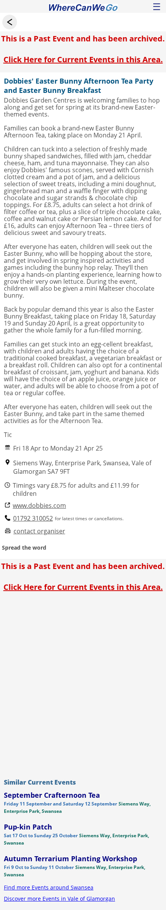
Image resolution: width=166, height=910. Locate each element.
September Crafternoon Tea (52, 795)
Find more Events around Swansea (48, 887)
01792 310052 (33, 518)
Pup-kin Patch (28, 826)
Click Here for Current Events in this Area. (83, 59)
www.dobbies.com (39, 506)
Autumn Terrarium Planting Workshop (70, 858)
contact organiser (39, 531)
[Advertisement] (83, 683)
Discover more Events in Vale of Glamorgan (59, 898)
